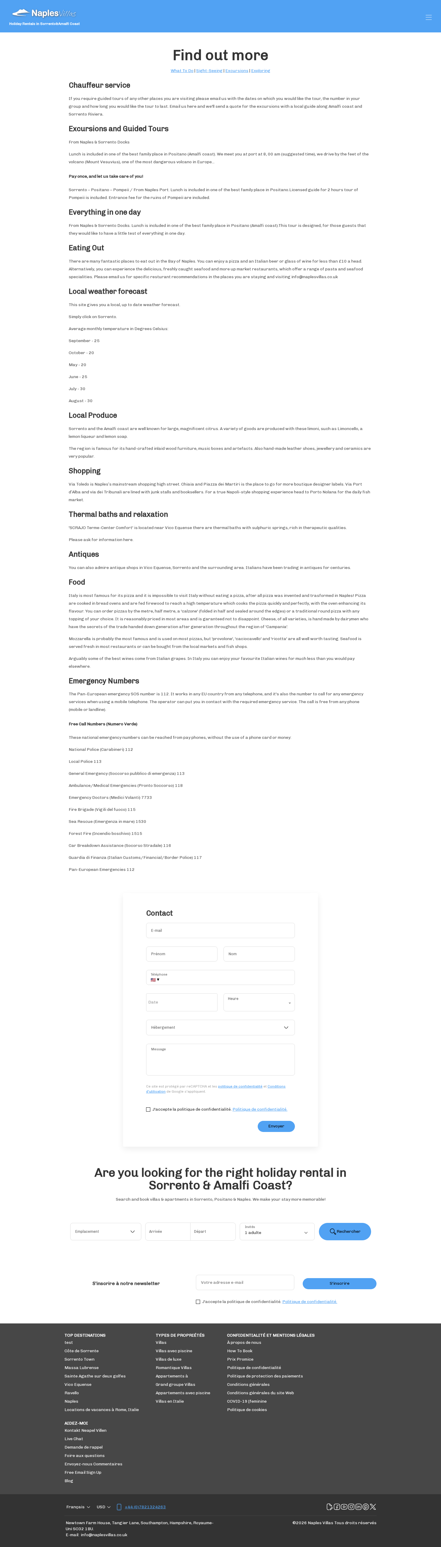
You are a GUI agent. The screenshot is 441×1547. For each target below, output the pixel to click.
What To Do (182, 70)
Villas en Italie (170, 1401)
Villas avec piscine (174, 1350)
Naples (71, 1401)
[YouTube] (344, 1507)
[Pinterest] (365, 1507)
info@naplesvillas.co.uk (104, 1534)
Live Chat (73, 1438)
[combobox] (220, 1027)
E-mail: (72, 1534)
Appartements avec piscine (183, 1392)
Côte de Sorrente (81, 1350)
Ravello (71, 1392)
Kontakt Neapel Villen (85, 1430)
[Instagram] (351, 1507)
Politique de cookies (247, 1409)
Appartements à (172, 1376)
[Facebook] (336, 1507)
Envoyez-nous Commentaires (93, 1464)
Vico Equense (78, 1384)
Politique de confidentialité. (259, 1109)
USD (101, 1506)
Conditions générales (248, 1384)
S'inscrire (340, 1283)
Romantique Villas (174, 1367)
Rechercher (349, 1231)
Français (75, 1506)
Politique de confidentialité (254, 1367)
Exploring (260, 70)
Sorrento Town (79, 1359)
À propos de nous (244, 1342)
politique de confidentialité (240, 1086)
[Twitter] (372, 1507)
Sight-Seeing (209, 70)
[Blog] (329, 1507)
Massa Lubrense (81, 1367)
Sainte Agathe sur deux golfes (95, 1376)
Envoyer (276, 1126)
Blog (68, 1480)
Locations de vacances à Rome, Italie (101, 1409)
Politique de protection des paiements (265, 1376)
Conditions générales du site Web (260, 1392)
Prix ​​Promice (240, 1359)
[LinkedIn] (358, 1507)
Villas (161, 1342)
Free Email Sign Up (82, 1472)
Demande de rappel (83, 1447)
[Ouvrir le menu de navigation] (429, 17)
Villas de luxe (169, 1359)
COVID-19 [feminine (247, 1401)
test (68, 1342)
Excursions (236, 70)
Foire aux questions (84, 1455)
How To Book (239, 1350)
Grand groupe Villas (175, 1384)
